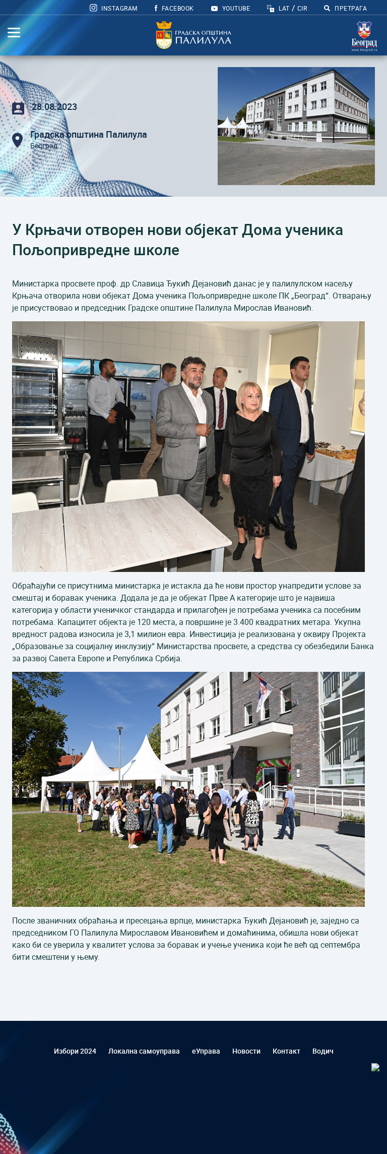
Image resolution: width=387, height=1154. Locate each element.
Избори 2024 (75, 1051)
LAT (284, 8)
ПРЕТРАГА (350, 8)
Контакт (286, 1051)
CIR (302, 8)
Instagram (119, 8)
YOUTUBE (235, 8)
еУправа (206, 1051)
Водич (323, 1051)
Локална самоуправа (144, 1051)
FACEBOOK (177, 8)
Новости (246, 1051)
